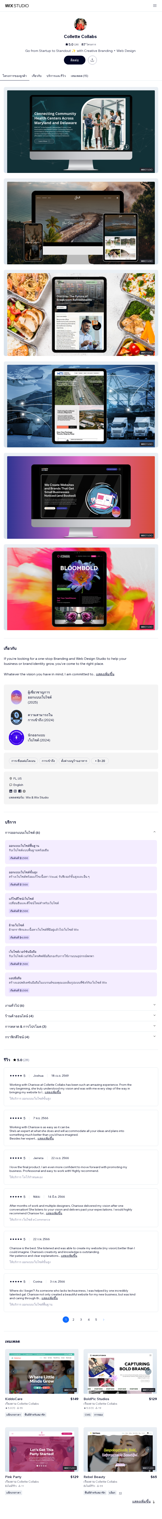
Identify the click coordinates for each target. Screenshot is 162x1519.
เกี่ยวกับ (37, 76)
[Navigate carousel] (14, 1371)
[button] (81, 130)
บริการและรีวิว (56, 76)
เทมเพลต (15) (79, 76)
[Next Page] (104, 1319)
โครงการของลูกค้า (15, 76)
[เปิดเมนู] (154, 6)
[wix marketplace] (17, 5)
